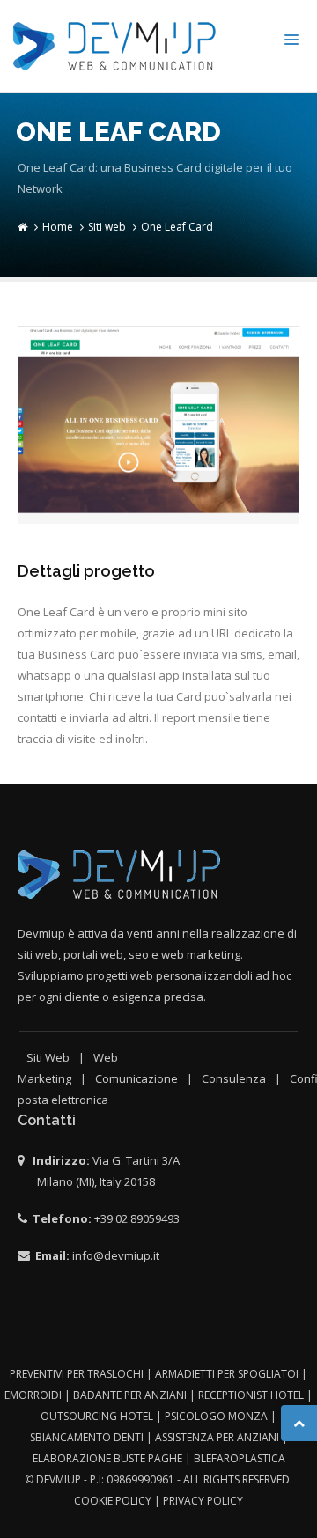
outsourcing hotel (97, 1416)
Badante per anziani (130, 1394)
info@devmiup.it (115, 1255)
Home (57, 226)
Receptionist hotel (251, 1394)
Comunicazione (136, 1078)
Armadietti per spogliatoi (227, 1373)
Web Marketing (68, 1067)
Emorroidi (33, 1394)
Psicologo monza (216, 1416)
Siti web (107, 226)
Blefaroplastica (239, 1458)
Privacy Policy (203, 1500)
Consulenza (234, 1078)
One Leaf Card (177, 226)
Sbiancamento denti (87, 1437)
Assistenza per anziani (217, 1437)
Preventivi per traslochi (77, 1373)
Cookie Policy (112, 1500)
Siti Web (48, 1057)
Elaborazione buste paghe (107, 1458)
